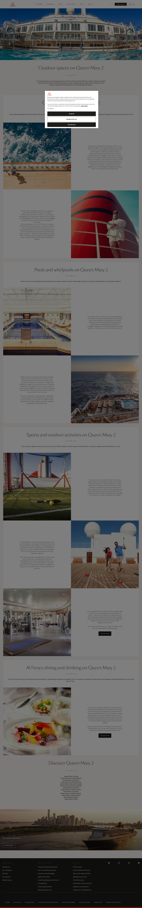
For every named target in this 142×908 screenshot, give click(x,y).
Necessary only (71, 124)
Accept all (71, 113)
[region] (71, 109)
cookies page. (84, 106)
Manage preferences (71, 119)
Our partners (50, 108)
